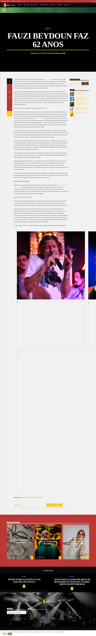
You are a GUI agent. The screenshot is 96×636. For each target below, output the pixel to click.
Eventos (60, 4)
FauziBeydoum (33, 497)
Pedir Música (35, 4)
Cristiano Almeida (11, 557)
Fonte (15, 229)
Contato (68, 4)
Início (21, 4)
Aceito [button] (10, 634)
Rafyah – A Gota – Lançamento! (79, 93)
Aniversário (25, 497)
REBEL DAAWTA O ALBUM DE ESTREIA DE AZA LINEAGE (81, 99)
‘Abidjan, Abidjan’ (39, 118)
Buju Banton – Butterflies (81, 112)
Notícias (53, 4)
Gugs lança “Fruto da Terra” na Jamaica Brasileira (82, 103)
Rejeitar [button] (4, 634)
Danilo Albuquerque (40, 557)
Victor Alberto (43, 53)
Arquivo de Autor (54, 505)
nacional (40, 497)
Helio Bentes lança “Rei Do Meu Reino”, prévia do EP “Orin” (81, 109)
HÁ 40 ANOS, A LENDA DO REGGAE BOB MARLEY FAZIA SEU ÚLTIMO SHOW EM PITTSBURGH (72, 581)
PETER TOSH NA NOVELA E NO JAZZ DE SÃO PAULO (24, 580)
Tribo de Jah (47, 79)
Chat (19, 1)
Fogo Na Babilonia (75, 82)
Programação (45, 4)
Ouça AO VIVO (5, 1)
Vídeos (13, 1)
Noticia (47, 29)
